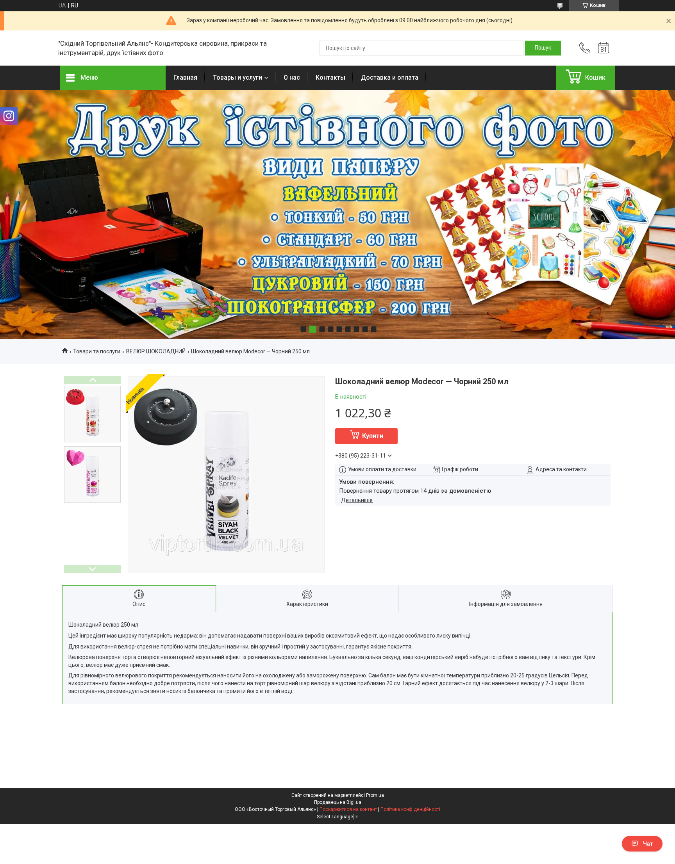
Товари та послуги (96, 351)
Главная (185, 77)
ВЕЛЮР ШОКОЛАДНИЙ (156, 351)
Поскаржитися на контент (348, 809)
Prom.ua (375, 795)
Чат (648, 844)
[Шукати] (543, 48)
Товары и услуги (237, 77)
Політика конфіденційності (410, 809)
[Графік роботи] (603, 48)
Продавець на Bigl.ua (337, 802)
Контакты (330, 77)
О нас (292, 77)
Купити (372, 436)
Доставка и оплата (389, 77)
